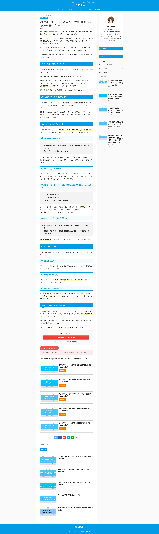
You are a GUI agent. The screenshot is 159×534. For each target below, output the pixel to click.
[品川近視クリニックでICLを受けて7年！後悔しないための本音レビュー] (68, 437)
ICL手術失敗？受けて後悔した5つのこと (70, 495)
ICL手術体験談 (44, 444)
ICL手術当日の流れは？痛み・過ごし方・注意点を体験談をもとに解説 (115, 124)
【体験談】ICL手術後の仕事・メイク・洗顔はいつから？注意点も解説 (115, 110)
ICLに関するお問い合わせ (99, 9)
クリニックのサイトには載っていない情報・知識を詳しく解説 (79, 530)
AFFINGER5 (87, 531)
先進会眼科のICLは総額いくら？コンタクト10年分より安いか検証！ (115, 83)
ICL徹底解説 (79, 5)
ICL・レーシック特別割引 (86, 9)
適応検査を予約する (65, 337)
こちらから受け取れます (79, 353)
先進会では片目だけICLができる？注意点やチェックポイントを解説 (115, 97)
